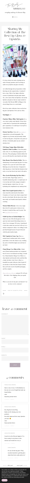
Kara (9, 447)
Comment (5, 314)
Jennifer (7, 433)
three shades (21, 132)
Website (4, 355)
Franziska (7, 384)
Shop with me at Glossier (9, 273)
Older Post (10, 465)
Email (4, 346)
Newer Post (19, 465)
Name (4, 338)
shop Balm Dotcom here (11, 212)
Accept (4, 480)
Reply (12, 399)
